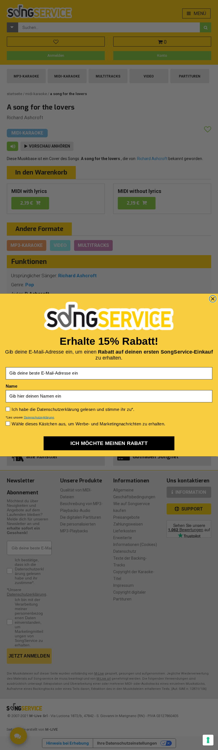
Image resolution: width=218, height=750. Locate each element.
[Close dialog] (212, 298)
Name (11, 386)
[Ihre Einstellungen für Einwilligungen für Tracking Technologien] (208, 740)
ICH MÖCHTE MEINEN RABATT (109, 443)
